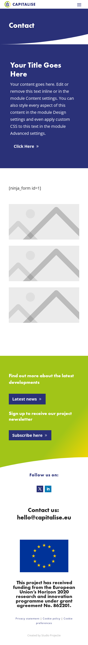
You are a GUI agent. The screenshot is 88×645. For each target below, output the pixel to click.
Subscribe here (27, 435)
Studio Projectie (51, 635)
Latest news (24, 399)
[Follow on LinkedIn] (48, 489)
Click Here (24, 146)
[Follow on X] (40, 489)
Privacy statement (27, 618)
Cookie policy (51, 618)
